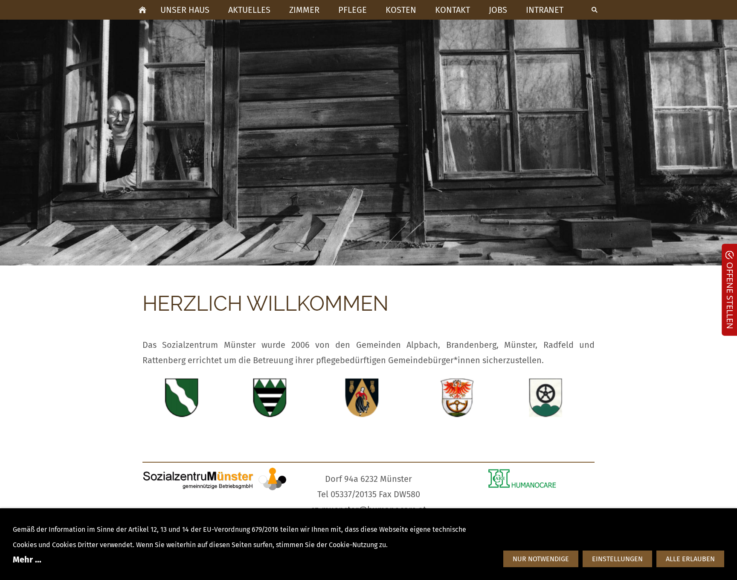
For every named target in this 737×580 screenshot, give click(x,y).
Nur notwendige (541, 559)
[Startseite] (142, 10)
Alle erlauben (690, 559)
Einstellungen (617, 559)
